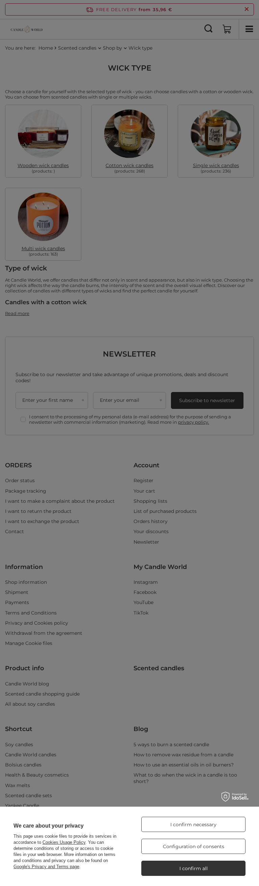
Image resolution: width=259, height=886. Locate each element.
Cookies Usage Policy (63, 842)
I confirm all (193, 868)
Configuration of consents (193, 846)
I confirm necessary (193, 825)
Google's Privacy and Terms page (46, 866)
